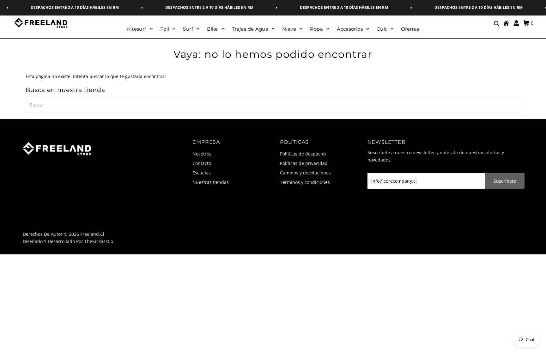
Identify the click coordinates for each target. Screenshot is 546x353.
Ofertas (410, 29)
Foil (164, 29)
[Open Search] (496, 23)
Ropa (316, 29)
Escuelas (201, 173)
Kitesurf (136, 29)
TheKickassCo (98, 241)
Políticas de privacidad (304, 163)
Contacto (201, 163)
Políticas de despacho (303, 154)
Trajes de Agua (250, 29)
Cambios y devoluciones (305, 173)
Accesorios (350, 29)
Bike (212, 29)
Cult (382, 29)
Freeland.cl (92, 234)
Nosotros (201, 154)
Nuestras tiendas (210, 182)
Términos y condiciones (305, 182)
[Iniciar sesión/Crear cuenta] (516, 23)
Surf (188, 29)
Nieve (289, 29)
